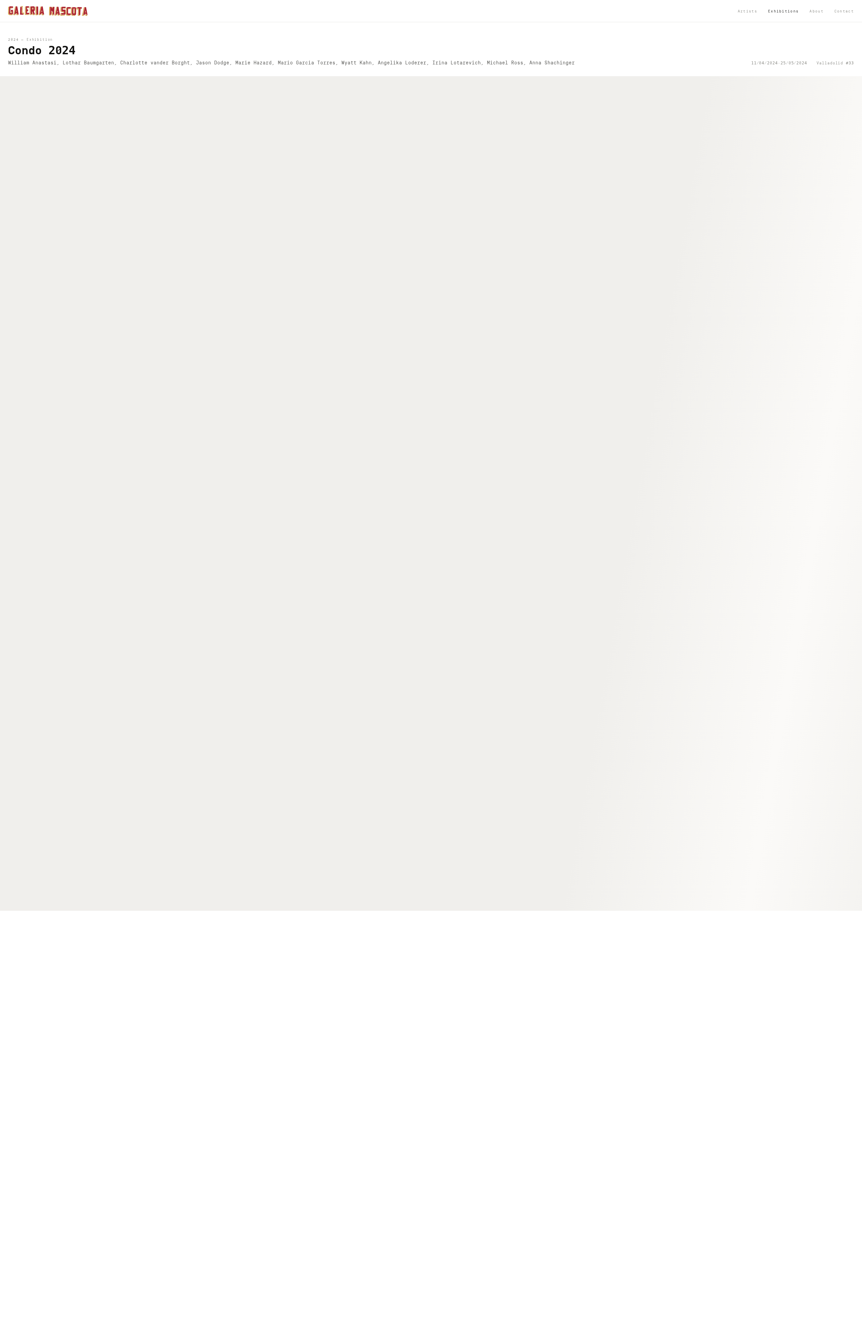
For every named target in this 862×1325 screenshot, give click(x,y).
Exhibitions (783, 11)
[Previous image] (11, 493)
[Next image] (850, 493)
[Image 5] (423, 904)
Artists (747, 11)
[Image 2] (407, 904)
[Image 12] (460, 904)
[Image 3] (412, 904)
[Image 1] (401, 903)
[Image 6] (428, 904)
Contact (844, 11)
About (816, 11)
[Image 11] (455, 904)
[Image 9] (444, 904)
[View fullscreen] (851, 87)
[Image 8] (439, 904)
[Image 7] (433, 904)
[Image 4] (418, 904)
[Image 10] (450, 904)
